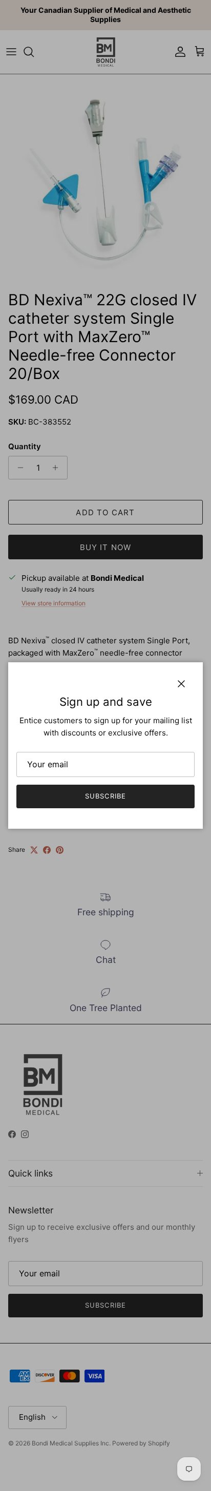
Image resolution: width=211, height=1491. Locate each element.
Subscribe (105, 796)
